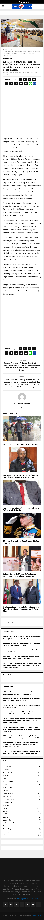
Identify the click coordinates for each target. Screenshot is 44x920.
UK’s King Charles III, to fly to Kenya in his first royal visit (21, 542)
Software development (11, 823)
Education (6, 784)
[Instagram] (16, 904)
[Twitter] (11, 904)
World (5, 835)
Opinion (6, 811)
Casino (5, 778)
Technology (7, 829)
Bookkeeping (7, 772)
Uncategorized (8, 832)
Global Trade (7, 796)
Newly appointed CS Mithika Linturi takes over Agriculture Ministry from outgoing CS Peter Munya (21, 609)
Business (6, 775)
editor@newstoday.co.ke (27, 899)
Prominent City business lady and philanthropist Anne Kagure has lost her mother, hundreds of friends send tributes (21, 744)
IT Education (7, 802)
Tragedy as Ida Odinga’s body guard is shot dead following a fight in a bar (21, 509)
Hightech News (8, 799)
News (5, 58)
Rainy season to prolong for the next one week (20, 444)
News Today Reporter (11, 72)
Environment (7, 787)
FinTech (6, 790)
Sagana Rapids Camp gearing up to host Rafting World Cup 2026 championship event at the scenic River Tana (21, 729)
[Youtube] (27, 904)
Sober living (7, 820)
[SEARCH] (39, 622)
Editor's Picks (8, 781)
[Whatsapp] (38, 904)
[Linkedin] (22, 904)
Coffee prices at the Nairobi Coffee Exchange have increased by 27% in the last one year (20, 575)
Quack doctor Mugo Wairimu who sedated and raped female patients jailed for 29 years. (20, 476)
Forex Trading (8, 793)
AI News (6, 769)
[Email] (33, 904)
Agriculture (7, 766)
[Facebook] (5, 904)
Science (6, 817)
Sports (5, 826)
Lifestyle (6, 805)
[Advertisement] (22, 113)
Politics (10, 58)
